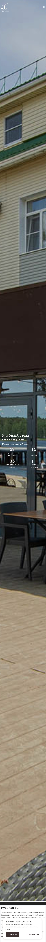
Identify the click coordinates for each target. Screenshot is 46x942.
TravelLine (6, 903)
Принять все (12, 934)
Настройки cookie (32, 934)
